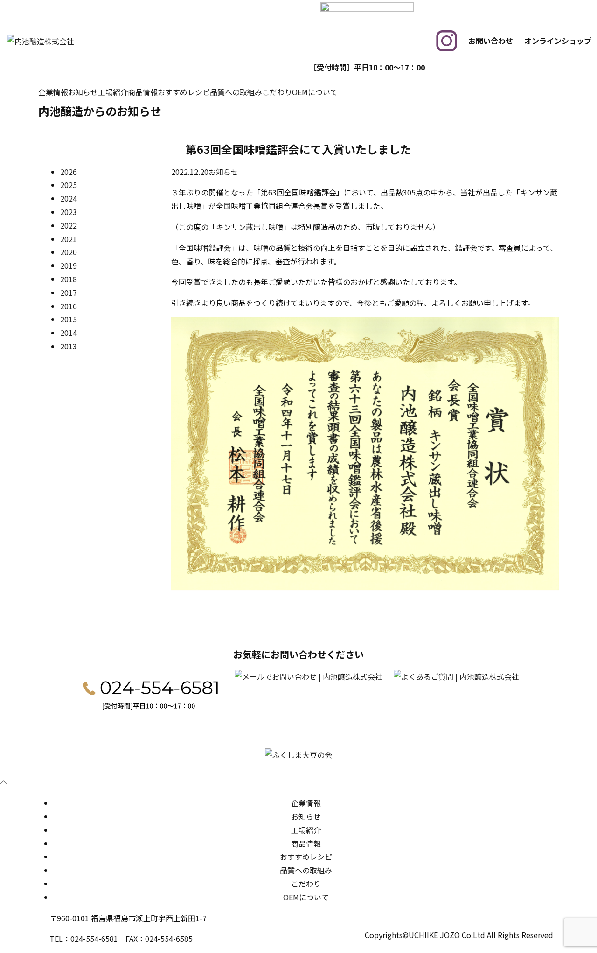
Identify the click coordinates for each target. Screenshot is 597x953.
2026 (68, 171)
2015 (68, 319)
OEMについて (315, 91)
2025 (68, 184)
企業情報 (53, 91)
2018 (68, 279)
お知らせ (83, 91)
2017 (68, 292)
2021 (68, 238)
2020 (68, 251)
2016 (68, 306)
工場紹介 (113, 91)
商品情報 (143, 91)
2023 (68, 211)
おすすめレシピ (184, 91)
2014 (68, 332)
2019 (68, 265)
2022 (68, 225)
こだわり (277, 91)
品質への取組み (236, 91)
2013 (68, 346)
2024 (68, 198)
